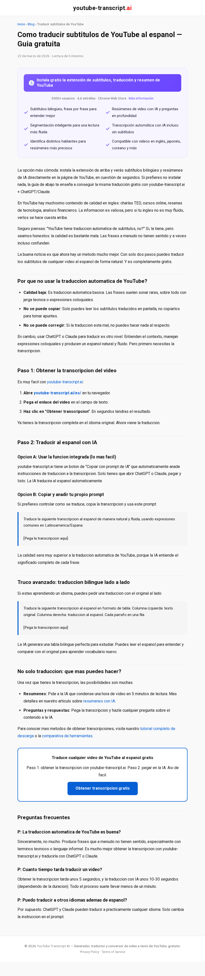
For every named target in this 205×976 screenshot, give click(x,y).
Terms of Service (113, 952)
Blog (31, 24)
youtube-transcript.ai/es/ (57, 393)
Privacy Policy (89, 952)
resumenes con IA (99, 701)
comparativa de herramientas (67, 736)
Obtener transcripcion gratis (103, 788)
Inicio (21, 24)
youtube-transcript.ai (65, 382)
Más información (141, 98)
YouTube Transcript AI (53, 946)
